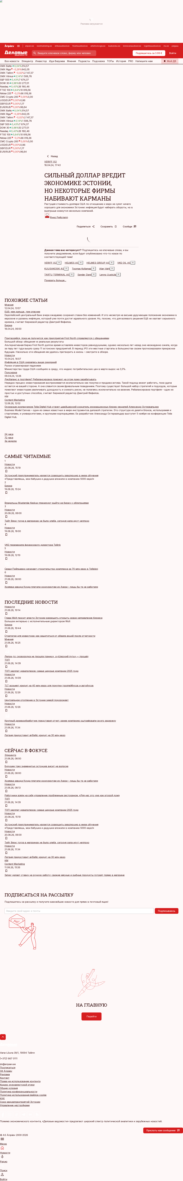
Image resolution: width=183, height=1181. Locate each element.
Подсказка (98, 61)
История (121, 61)
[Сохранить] (6, 471)
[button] (79, 911)
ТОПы (110, 61)
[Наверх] (3, 1037)
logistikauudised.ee (152, 46)
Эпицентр (27, 61)
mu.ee (166, 46)
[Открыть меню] (18, 46)
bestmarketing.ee (44, 46)
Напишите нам (144, 61)
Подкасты (84, 61)
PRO (130, 61)
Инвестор (41, 61)
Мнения (71, 61)
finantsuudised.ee (80, 46)
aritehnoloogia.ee (97, 46)
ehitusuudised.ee (62, 46)
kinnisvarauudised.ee (132, 46)
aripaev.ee (29, 46)
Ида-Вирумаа (57, 61)
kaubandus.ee (114, 46)
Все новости (12, 61)
